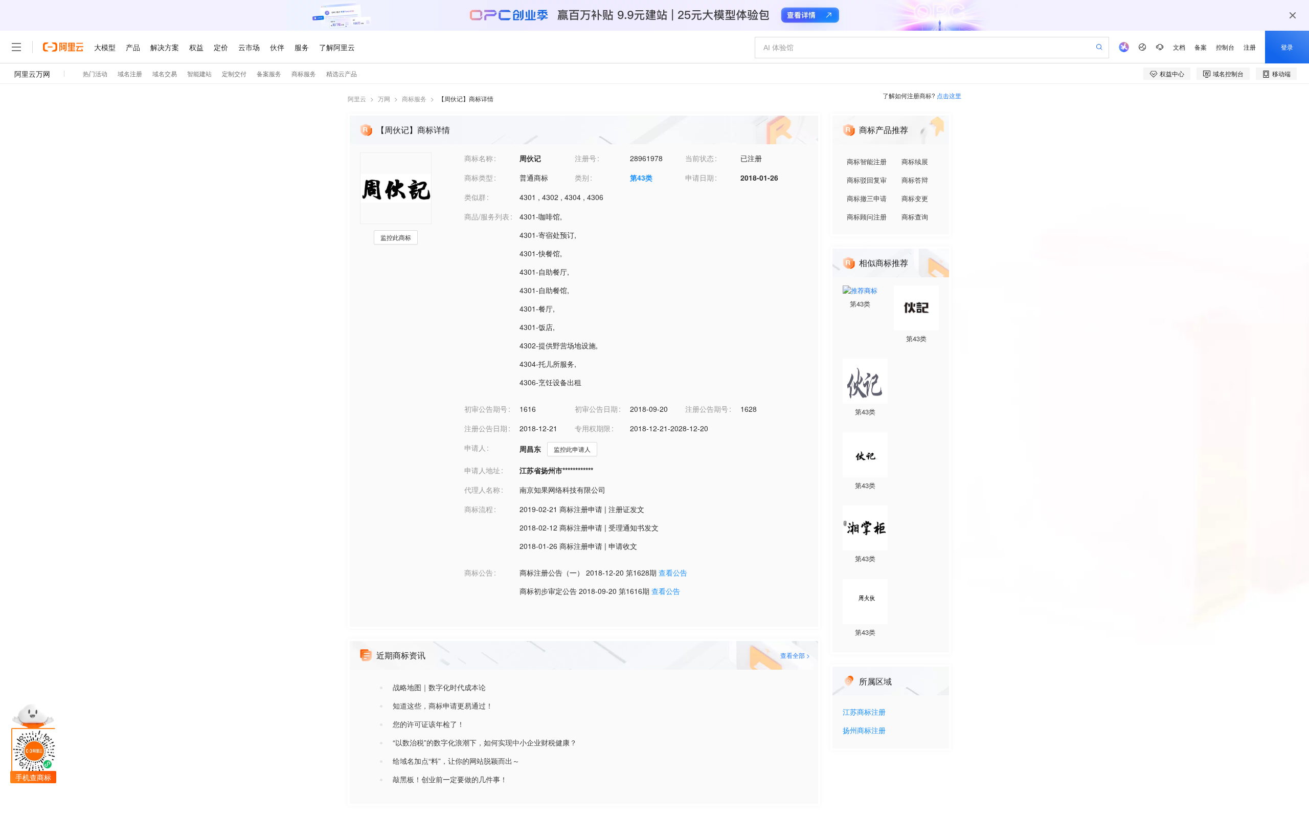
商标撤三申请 (867, 198)
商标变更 (914, 198)
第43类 (641, 177)
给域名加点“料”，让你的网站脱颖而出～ (456, 761)
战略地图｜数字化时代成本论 (439, 687)
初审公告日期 (596, 409)
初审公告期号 (485, 409)
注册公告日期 (485, 428)
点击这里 (949, 95)
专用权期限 (593, 428)
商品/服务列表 (486, 216)
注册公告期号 (706, 409)
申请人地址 (482, 470)
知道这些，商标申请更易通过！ (443, 705)
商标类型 (478, 177)
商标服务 (414, 98)
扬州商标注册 (864, 731)
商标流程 (478, 509)
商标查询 (914, 217)
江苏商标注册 (864, 712)
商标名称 (478, 158)
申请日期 (699, 177)
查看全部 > (795, 655)
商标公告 (478, 572)
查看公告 (673, 572)
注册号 (585, 158)
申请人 (475, 448)
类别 (582, 177)
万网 (384, 98)
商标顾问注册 (867, 217)
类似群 (475, 197)
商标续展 (914, 161)
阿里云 (357, 98)
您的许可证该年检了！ (428, 724)
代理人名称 (482, 489)
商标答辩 (914, 180)
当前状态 (699, 158)
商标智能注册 (867, 161)
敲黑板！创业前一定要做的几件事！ (450, 779)
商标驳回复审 (867, 180)
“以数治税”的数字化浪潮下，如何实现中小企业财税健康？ (485, 742)
